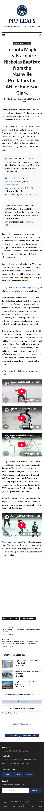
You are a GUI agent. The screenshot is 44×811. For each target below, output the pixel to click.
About (14, 759)
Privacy (6, 806)
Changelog (15, 763)
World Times (24, 751)
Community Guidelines (27, 759)
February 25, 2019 (28, 194)
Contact (39, 806)
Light (7, 774)
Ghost (24, 804)
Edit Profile (6, 759)
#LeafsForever (11, 184)
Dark (18, 774)
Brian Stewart (10, 99)
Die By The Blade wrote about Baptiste (18, 287)
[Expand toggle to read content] (39, 694)
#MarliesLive (32, 215)
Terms (14, 806)
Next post (6, 639)
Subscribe (35, 790)
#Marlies (19, 205)
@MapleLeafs (11, 161)
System (29, 774)
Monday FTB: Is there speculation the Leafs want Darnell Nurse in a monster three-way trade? (20, 642)
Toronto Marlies (28, 618)
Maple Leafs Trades (22, 43)
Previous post (7, 627)
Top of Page (12, 735)
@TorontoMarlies (12, 181)
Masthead (25, 763)
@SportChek (11, 158)
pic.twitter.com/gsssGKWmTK (18, 187)
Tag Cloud (5, 763)
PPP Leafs (22, 20)
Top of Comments (29, 735)
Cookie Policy (22, 806)
